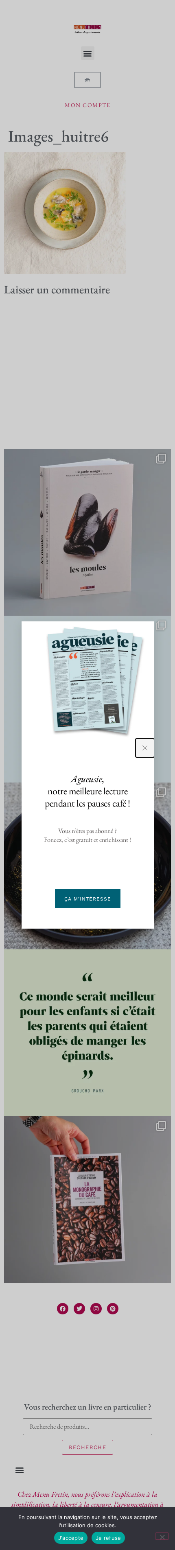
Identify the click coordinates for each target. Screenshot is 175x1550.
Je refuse (108, 1538)
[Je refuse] (162, 1536)
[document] (87, 775)
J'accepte (70, 1538)
